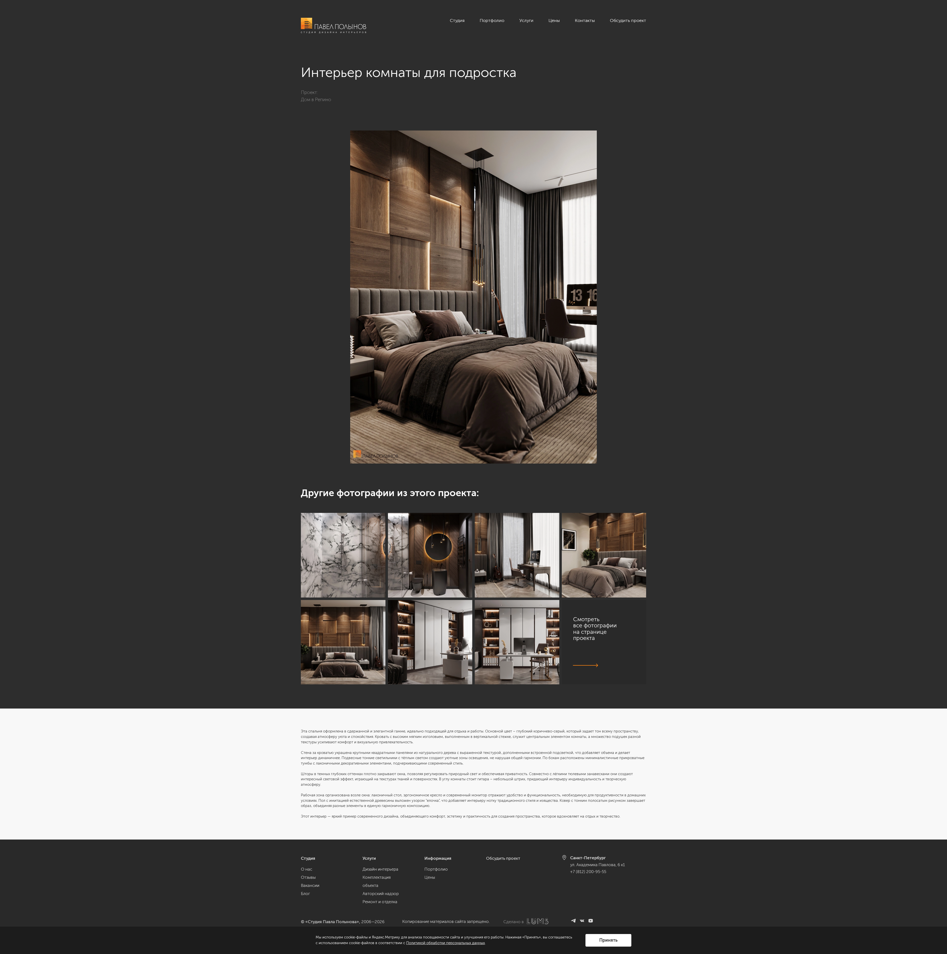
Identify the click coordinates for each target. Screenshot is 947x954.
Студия (457, 20)
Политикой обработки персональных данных (445, 943)
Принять (608, 940)
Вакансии (310, 885)
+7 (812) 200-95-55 (588, 871)
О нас (306, 869)
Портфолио (492, 20)
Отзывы (308, 877)
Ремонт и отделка (380, 901)
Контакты (585, 20)
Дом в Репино (316, 99)
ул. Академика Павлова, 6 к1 (597, 864)
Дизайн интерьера (380, 869)
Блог (305, 893)
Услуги (526, 20)
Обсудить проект (628, 20)
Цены (554, 20)
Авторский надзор (381, 893)
